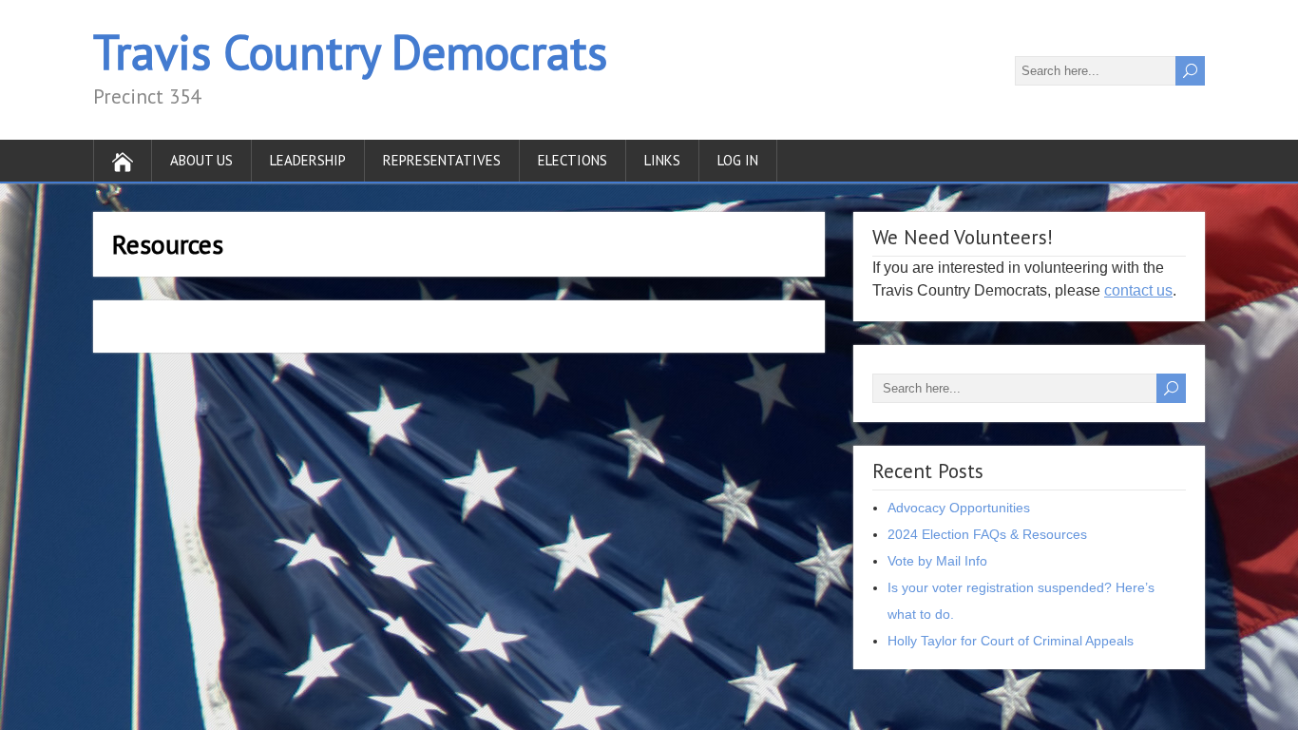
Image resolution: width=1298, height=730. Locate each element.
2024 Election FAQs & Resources (987, 534)
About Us (201, 160)
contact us (1138, 290)
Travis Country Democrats (350, 52)
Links (662, 160)
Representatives (442, 160)
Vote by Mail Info (937, 560)
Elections (572, 160)
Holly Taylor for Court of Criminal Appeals (1011, 640)
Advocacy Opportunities (959, 507)
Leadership (308, 160)
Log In (737, 160)
